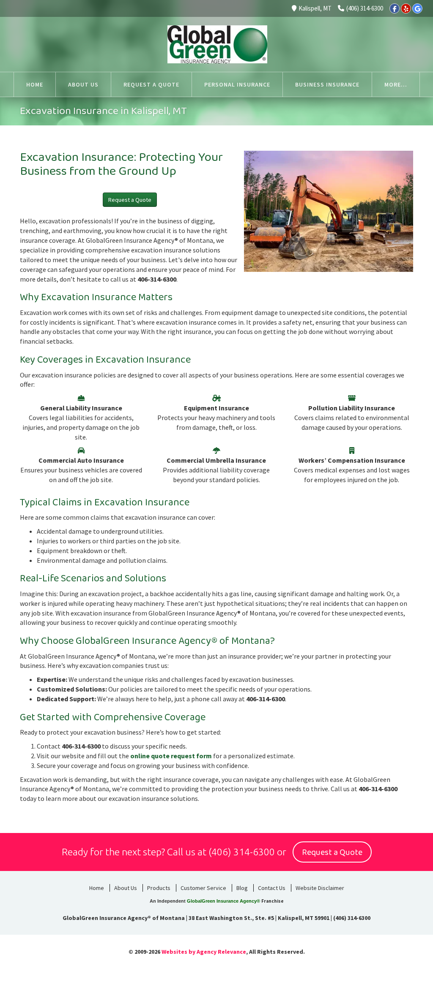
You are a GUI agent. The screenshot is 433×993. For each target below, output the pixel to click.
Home (96, 888)
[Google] (417, 8)
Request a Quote (129, 199)
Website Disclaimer (320, 888)
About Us (125, 888)
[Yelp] (406, 8)
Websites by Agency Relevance (204, 951)
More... (395, 84)
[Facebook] (394, 8)
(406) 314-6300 (364, 8)
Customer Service (203, 888)
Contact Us (271, 888)
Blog (242, 888)
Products (158, 888)
